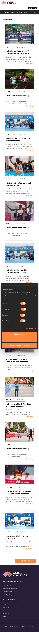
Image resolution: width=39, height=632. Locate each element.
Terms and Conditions (10, 588)
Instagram (6, 607)
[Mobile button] (18, 3)
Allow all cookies (19, 334)
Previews (35, 12)
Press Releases (16, 12)
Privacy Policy (7, 595)
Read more (29, 63)
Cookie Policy (31, 295)
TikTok (5, 616)
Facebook (6, 604)
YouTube (6, 613)
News (7, 12)
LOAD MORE (25, 561)
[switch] (23, 309)
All (2, 12)
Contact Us (7, 585)
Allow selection (19, 340)
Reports (26, 12)
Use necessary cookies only (19, 345)
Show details (29, 328)
